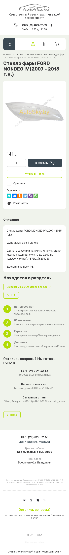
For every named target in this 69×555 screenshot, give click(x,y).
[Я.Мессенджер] (9, 196)
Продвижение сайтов (34, 542)
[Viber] (30, 196)
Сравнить (19, 183)
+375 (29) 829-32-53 (34, 25)
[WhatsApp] (35, 196)
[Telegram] (25, 196)
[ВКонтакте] (14, 196)
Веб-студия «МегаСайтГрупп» (44, 551)
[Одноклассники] (19, 196)
